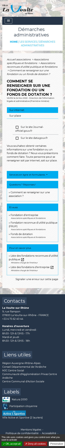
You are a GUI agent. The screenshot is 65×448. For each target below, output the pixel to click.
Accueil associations (19, 59)
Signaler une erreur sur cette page (37, 279)
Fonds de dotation (22, 234)
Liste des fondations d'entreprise (32, 267)
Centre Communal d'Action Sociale (23, 381)
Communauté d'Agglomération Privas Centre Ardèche (29, 376)
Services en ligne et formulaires (27, 174)
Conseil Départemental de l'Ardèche (24, 366)
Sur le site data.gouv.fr (31, 138)
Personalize (56, 444)
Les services (28, 41)
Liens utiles (17, 355)
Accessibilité (49, 433)
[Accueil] (17, 8)
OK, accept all (13, 444)
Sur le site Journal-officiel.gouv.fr (29, 128)
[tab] (32, 110)
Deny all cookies (36, 444)
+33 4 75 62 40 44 (12, 318)
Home (14, 41)
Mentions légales (31, 429)
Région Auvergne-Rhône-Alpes (21, 363)
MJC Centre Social (13, 370)
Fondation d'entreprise (24, 215)
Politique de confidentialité (22, 433)
